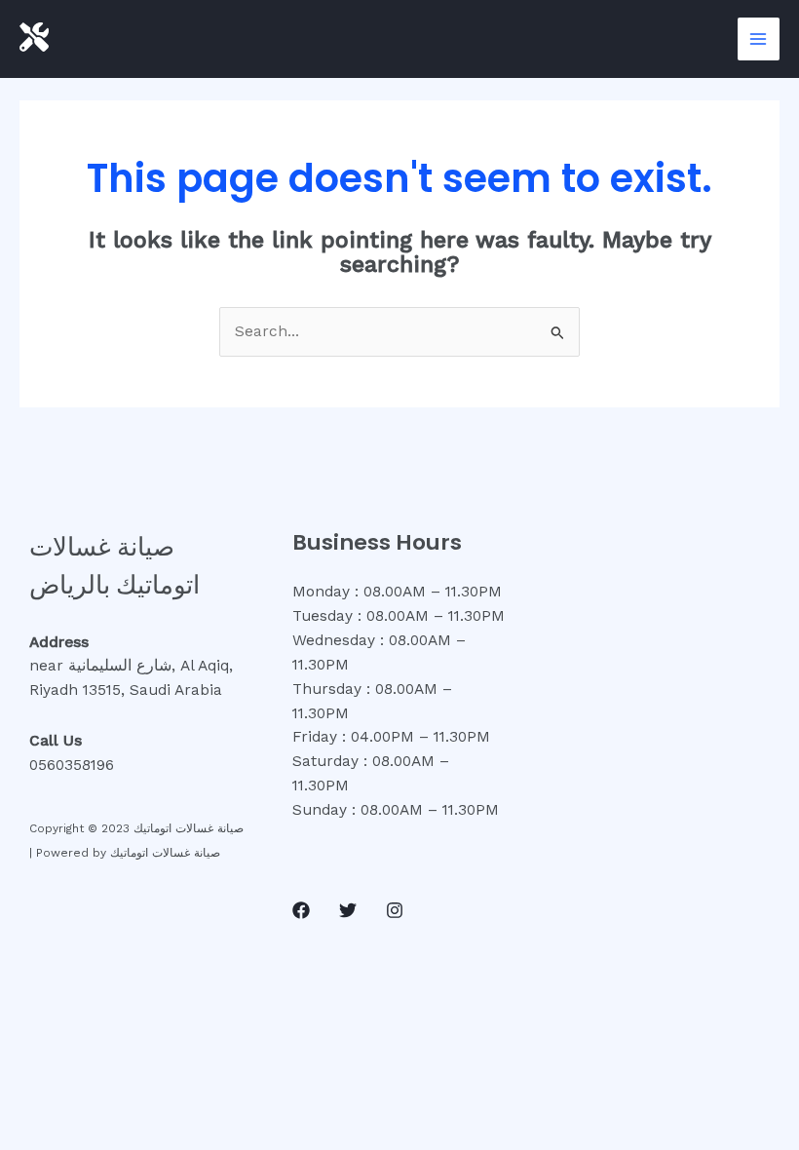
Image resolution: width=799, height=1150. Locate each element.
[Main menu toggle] (759, 38)
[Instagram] (394, 910)
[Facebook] (301, 910)
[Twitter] (348, 910)
